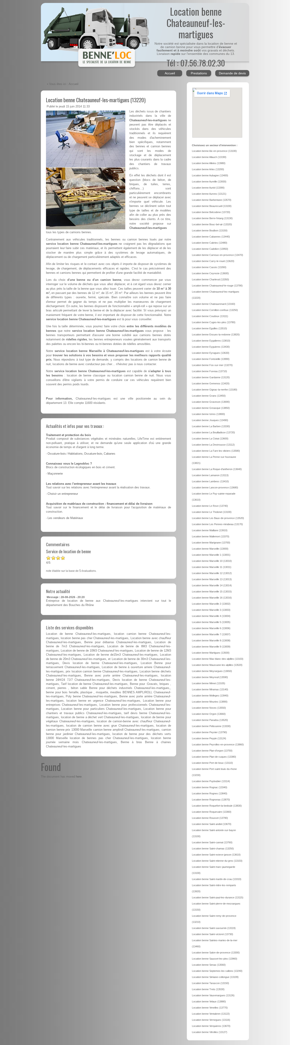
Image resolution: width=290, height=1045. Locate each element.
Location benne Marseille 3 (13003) (211, 610)
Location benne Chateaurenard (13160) (213, 304)
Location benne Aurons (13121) (209, 193)
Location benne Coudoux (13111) (210, 316)
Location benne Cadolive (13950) (210, 248)
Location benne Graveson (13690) (211, 401)
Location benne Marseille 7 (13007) (211, 634)
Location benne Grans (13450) (209, 395)
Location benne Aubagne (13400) (210, 175)
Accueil (170, 73)
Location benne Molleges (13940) (210, 695)
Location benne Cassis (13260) (209, 267)
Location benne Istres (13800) (208, 414)
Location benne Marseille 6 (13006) (211, 628)
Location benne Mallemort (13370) (210, 536)
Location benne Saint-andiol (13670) (211, 824)
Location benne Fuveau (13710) (209, 371)
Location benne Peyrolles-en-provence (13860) (218, 744)
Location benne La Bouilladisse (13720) (213, 432)
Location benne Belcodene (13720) (211, 212)
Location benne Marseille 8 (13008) (211, 640)
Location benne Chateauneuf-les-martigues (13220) (95, 100)
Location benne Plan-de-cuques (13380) (214, 756)
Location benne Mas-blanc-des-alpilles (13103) (217, 658)
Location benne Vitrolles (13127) (209, 1032)
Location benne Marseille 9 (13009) (211, 646)
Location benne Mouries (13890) (209, 701)
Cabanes (109, 453)
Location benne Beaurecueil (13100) (212, 206)
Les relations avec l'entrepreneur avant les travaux (81, 483)
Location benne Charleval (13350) (210, 279)
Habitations (75, 453)
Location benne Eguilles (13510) (209, 328)
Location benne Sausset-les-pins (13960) (214, 958)
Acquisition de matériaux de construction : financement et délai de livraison (99, 503)
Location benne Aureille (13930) (209, 181)
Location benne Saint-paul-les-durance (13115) (217, 897)
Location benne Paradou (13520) (210, 720)
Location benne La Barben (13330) (211, 426)
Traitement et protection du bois (68, 435)
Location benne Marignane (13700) (211, 542)
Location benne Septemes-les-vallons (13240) (217, 971)
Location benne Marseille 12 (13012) (212, 573)
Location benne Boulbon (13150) (209, 230)
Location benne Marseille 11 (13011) (211, 567)
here (79, 776)
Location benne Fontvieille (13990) (211, 359)
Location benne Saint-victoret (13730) (212, 934)
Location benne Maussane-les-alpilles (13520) (217, 665)
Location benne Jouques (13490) (210, 420)
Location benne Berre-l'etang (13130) (212, 218)
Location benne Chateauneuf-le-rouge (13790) (217, 285)
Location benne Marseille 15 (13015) (212, 591)
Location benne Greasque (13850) (211, 408)
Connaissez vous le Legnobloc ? (69, 463)
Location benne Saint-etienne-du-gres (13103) (217, 860)
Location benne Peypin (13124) (209, 738)
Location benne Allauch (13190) (209, 157)
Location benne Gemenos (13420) (211, 383)
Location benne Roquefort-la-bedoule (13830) (217, 805)
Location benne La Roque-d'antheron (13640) (217, 469)
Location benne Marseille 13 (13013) (212, 579)
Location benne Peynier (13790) (209, 732)
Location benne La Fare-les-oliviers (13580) (216, 450)
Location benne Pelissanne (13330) (211, 726)
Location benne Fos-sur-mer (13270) (212, 365)
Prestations (199, 73)
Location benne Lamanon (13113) (210, 475)
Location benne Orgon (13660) (209, 714)
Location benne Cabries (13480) (209, 242)
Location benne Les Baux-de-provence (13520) (218, 518)
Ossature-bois (57, 453)
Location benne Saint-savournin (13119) (214, 928)
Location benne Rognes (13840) (209, 793)
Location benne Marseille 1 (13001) (211, 554)
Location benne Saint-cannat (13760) (212, 842)
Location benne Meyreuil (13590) (210, 677)
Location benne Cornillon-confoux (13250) (215, 310)
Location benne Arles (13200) (208, 169)
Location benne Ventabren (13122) (211, 1013)
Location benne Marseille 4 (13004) (211, 616)
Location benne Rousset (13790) (210, 818)
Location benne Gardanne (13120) (211, 377)
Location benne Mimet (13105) (208, 683)
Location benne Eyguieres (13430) (211, 346)
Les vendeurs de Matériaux (65, 518)
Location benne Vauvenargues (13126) (213, 995)
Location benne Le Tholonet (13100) (212, 512)
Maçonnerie (55, 473)
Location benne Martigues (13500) (211, 652)
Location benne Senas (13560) (209, 964)
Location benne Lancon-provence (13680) (215, 487)
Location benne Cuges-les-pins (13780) (213, 322)
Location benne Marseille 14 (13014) (212, 585)
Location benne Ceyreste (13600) (210, 273)
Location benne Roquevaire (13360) (211, 811)
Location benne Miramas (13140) (210, 689)
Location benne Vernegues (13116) (211, 1019)
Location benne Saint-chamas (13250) (213, 848)
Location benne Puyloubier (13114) (211, 781)
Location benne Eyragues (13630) (210, 353)
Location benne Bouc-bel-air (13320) (212, 224)
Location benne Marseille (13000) (210, 548)
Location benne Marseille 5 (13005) (211, 622)
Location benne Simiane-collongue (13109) (215, 977)
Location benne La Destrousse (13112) (213, 444)
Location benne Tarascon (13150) (210, 983)
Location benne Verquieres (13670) (211, 1026)
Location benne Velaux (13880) (209, 1001)
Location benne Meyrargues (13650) (212, 671)
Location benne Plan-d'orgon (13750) (212, 750)
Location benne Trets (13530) (208, 989)
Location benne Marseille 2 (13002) (211, 603)
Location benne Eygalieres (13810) (211, 340)
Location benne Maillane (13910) (209, 530)
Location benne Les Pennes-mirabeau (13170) (217, 524)
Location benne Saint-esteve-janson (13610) (216, 854)
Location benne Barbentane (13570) (211, 200)
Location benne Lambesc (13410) (210, 481)
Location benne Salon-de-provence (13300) (216, 952)
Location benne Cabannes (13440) (211, 236)
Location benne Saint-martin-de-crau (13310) (216, 879)
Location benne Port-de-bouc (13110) (212, 762)
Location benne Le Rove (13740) (210, 505)
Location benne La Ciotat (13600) (210, 438)
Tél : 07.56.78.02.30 (196, 63)
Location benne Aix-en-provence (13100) (214, 151)
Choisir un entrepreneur (63, 493)
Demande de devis (232, 73)
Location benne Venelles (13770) (210, 1007)
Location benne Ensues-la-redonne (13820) (216, 334)
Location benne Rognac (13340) (209, 787)
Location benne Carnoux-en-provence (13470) (217, 255)
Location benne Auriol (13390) (208, 187)
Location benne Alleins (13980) (208, 163)
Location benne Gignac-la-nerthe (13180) (214, 389)
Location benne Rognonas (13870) (211, 799)
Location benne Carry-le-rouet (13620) (213, 261)
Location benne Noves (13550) (209, 707)
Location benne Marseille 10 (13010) (212, 561)
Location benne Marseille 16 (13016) (212, 597)
